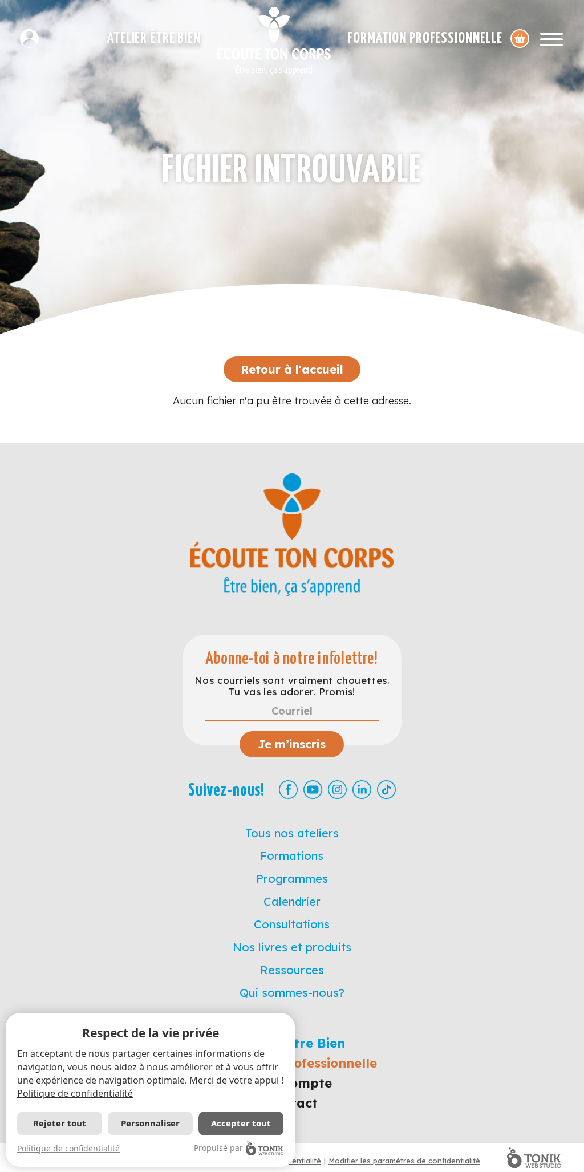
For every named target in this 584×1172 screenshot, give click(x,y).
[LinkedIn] (361, 789)
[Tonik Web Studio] (534, 1158)
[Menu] (551, 38)
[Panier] (519, 38)
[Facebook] (288, 789)
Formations (291, 856)
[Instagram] (337, 789)
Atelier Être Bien (154, 38)
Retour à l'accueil (292, 369)
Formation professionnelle (424, 38)
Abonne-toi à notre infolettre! (292, 659)
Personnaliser (150, 1123)
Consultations (292, 924)
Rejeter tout (59, 1123)
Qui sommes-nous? (292, 993)
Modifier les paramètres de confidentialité (404, 1160)
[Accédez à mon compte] (34, 38)
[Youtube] (312, 789)
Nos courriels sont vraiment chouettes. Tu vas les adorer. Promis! (292, 686)
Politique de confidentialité (75, 1093)
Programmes (292, 878)
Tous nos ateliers (292, 833)
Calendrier (292, 901)
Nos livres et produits (292, 947)
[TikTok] (386, 789)
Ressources (292, 970)
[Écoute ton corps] (274, 41)
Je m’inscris (292, 744)
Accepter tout (241, 1123)
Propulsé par (218, 1147)
